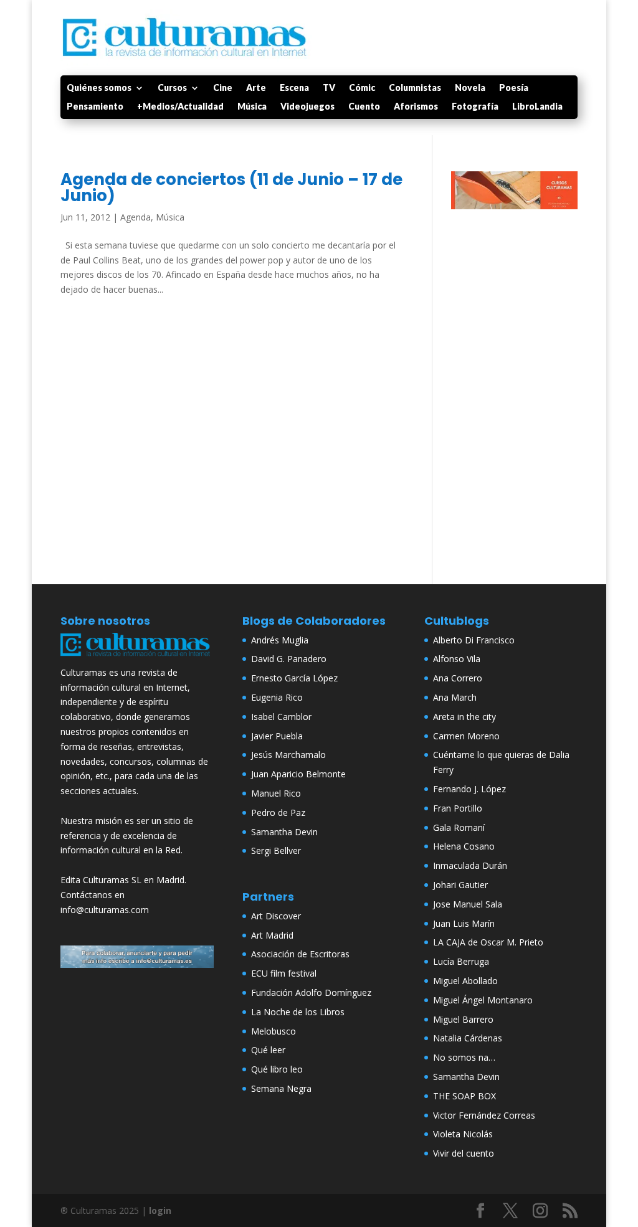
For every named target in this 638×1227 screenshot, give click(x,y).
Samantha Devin (284, 832)
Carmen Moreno (466, 736)
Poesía (513, 88)
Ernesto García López (294, 678)
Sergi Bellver (276, 850)
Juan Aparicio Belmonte (298, 774)
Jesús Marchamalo (288, 754)
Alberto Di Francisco (474, 640)
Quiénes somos (99, 88)
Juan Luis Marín (464, 923)
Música (252, 106)
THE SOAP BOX (464, 1096)
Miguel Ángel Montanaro (483, 1000)
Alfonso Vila (456, 659)
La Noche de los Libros (298, 1012)
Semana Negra (281, 1088)
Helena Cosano (464, 846)
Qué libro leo (277, 1069)
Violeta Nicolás (463, 1134)
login (160, 1210)
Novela (470, 88)
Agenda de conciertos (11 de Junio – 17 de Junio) (231, 187)
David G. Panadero (288, 659)
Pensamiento (95, 106)
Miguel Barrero (463, 1019)
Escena (294, 88)
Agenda (135, 217)
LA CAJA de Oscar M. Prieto (488, 942)
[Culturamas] (137, 657)
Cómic (362, 88)
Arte (256, 88)
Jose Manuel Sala (467, 904)
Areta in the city (464, 716)
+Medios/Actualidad (180, 106)
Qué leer (268, 1050)
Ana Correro (457, 678)
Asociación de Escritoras (300, 954)
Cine (222, 88)
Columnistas (415, 88)
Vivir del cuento (463, 1153)
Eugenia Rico (277, 697)
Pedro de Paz (278, 812)
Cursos (172, 88)
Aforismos (416, 106)
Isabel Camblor (281, 716)
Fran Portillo (457, 808)
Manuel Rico (276, 793)
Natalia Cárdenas (467, 1038)
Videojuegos (307, 106)
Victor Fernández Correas (484, 1115)
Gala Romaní (459, 827)
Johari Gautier (460, 885)
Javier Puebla (277, 736)
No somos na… (464, 1057)
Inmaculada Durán (470, 865)
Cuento (364, 106)
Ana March (455, 697)
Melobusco (273, 1031)
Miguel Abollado (465, 981)
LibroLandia (537, 106)
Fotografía (475, 106)
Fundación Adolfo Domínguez (311, 992)
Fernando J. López (469, 789)
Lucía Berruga (461, 961)
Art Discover (276, 916)
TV (329, 88)
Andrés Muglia (279, 640)
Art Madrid (272, 935)
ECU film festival (284, 973)
